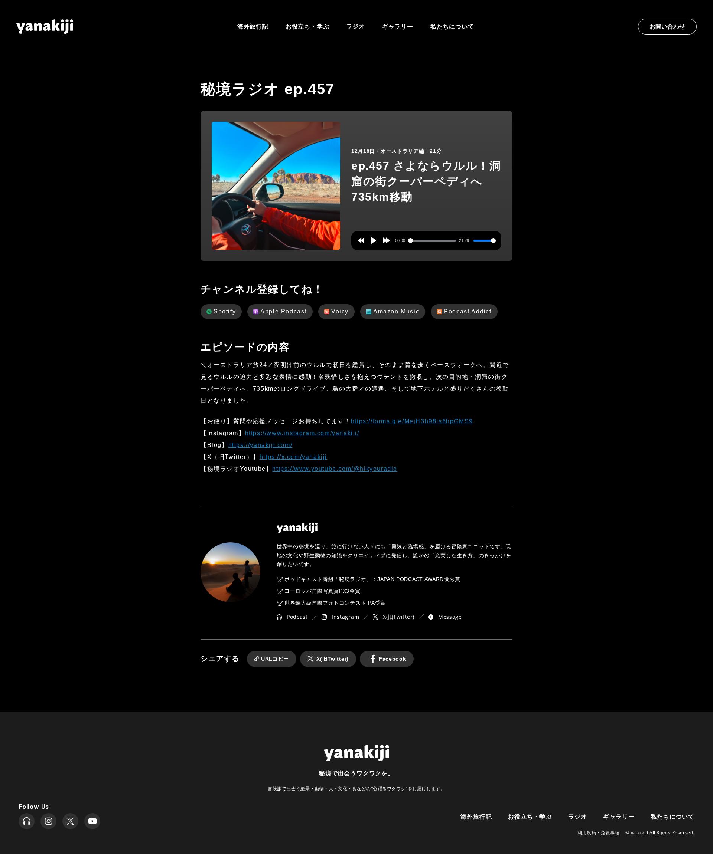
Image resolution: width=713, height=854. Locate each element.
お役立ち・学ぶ (307, 26)
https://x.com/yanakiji (293, 457)
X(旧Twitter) (398, 616)
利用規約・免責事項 (598, 833)
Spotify (225, 311)
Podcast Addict (467, 311)
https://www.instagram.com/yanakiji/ (302, 433)
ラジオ (355, 26)
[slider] (432, 240)
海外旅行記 (476, 816)
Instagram (345, 616)
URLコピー (275, 659)
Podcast (297, 616)
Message (450, 616)
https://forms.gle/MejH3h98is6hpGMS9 (412, 421)
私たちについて (452, 26)
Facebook (392, 659)
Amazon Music (396, 311)
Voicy (340, 311)
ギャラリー (397, 26)
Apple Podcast (283, 311)
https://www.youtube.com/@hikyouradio (334, 469)
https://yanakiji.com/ (260, 445)
